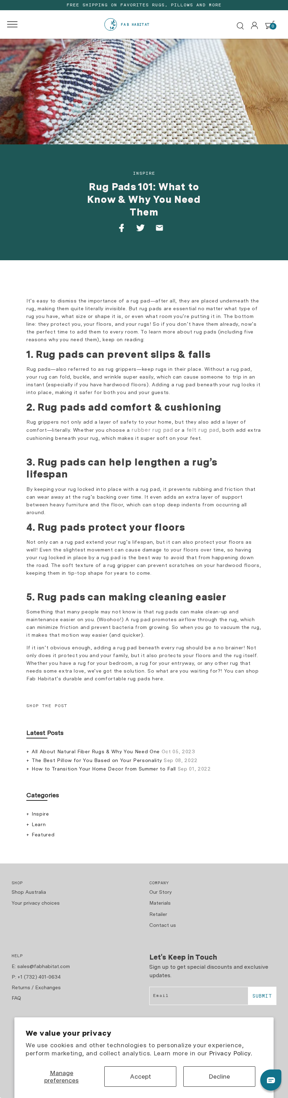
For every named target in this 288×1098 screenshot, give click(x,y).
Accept (140, 1076)
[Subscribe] (262, 996)
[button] (10, 24)
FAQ (16, 998)
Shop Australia (29, 892)
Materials (160, 903)
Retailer (158, 914)
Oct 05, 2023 (113, 751)
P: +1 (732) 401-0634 (36, 977)
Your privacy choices (36, 903)
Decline (219, 1076)
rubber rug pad (152, 429)
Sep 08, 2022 (115, 760)
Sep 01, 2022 (121, 769)
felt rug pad (202, 429)
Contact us (162, 925)
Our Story (160, 892)
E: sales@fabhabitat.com (41, 966)
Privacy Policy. (230, 1053)
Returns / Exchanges (36, 987)
